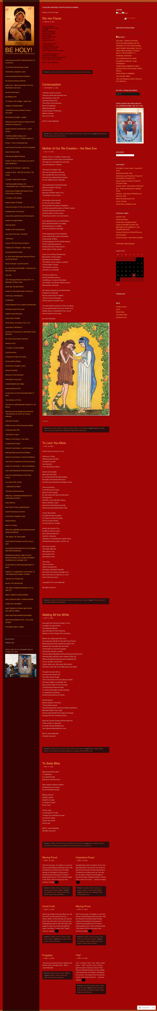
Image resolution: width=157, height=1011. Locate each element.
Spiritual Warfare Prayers (14, 252)
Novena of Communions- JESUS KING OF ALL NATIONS (20, 333)
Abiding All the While (55, 614)
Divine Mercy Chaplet (12, 318)
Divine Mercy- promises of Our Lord (17, 323)
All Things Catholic (55, 428)
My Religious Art (11, 97)
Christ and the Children (13, 361)
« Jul (117, 285)
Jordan (57, 430)
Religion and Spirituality (71, 430)
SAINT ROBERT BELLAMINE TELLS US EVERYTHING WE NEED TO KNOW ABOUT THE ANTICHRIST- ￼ (128, 50)
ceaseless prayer (97, 892)
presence (62, 751)
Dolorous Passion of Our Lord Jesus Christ (19, 207)
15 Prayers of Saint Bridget (14, 348)
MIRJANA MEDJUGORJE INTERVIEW (17, 452)
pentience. (55, 751)
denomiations (48, 845)
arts (91, 843)
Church (68, 72)
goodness (83, 894)
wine (90, 751)
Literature (56, 845)
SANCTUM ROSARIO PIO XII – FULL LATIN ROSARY (19, 621)
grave (69, 939)
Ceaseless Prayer (85, 857)
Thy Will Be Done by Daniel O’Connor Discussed (18, 112)
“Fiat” (78, 955)
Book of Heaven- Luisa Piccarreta (16, 263)
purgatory (60, 977)
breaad (46, 751)
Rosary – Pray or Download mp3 (16, 143)
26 (126, 275)
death (64, 939)
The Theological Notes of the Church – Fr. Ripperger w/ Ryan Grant (19, 281)
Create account (121, 307)
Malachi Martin (10, 521)
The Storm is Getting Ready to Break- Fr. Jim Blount (20, 406)
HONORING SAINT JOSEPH (14, 627)
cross (50, 751)
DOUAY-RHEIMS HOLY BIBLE (14, 384)
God (49, 430)
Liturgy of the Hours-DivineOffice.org (129, 232)
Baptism (96, 428)
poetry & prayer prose (50, 977)
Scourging (76, 751)
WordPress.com (121, 317)
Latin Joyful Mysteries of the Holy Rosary (19, 470)
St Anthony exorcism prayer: (15, 309)
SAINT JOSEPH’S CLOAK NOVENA (16, 595)
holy (62, 975)
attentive (85, 892)
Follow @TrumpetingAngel (125, 243)
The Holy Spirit (10, 225)
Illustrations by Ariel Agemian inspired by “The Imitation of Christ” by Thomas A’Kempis (19, 414)
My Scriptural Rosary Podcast (15, 81)
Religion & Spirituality (58, 602)
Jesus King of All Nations (13, 327)
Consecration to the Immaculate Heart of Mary (19, 394)
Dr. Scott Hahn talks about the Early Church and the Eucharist (20, 258)
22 (137, 271)
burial (60, 939)
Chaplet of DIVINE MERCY (14, 106)
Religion (60, 890)
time (63, 136)
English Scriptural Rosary (13, 314)
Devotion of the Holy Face (14, 375)
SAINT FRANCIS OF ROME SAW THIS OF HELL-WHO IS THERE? (18, 610)
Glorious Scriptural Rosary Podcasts (17, 76)
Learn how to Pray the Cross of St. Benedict (20, 147)
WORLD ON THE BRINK (13, 604)
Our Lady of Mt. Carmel (13, 482)
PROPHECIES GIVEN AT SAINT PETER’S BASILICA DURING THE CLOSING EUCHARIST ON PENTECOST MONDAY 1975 (20, 558)
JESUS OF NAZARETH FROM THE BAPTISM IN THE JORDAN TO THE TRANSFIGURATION (128, 227)
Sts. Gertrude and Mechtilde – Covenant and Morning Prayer (20, 269)
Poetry (97, 985)
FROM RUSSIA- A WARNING (125, 73)
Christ (57, 72)
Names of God (10, 343)
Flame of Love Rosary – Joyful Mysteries (19, 448)
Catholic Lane (120, 217)
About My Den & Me (12, 152)
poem (61, 845)
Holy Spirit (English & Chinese (15, 156)
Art (51, 133)
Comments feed (121, 315)
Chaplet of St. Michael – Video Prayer (18, 247)
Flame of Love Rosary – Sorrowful (17, 439)
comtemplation (102, 133)
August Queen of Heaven (14, 202)
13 (130, 267)
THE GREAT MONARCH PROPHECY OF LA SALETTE (19, 589)
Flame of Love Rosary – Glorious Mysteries (20, 466)
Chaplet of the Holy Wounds (15, 229)
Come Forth (48, 906)
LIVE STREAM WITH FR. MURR (126, 58)
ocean (51, 136)
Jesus (52, 430)
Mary (61, 430)
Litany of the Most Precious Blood (17, 243)
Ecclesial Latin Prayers (12, 443)
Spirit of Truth (81, 845)
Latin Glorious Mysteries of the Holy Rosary (20, 461)
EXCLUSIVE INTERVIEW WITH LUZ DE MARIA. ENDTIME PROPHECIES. (20, 550)
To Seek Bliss (51, 763)
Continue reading (49, 882)
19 (126, 271)
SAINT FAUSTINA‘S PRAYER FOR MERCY (18, 615)
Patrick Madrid (121, 235)
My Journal (69, 600)
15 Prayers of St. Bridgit (13, 198)
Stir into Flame (51, 18)
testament (57, 941)
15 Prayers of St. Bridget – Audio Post (18, 101)
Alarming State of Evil (12, 388)
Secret (60, 136)
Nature (46, 894)
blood (100, 748)
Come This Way (121, 201)
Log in (118, 309)
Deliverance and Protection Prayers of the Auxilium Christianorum (20, 123)
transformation (84, 751)
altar (91, 748)
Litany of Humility (11, 370)
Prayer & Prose (87, 133)
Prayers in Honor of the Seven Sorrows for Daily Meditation (20, 162)
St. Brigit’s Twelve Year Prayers (15, 179)
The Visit (8, 275)
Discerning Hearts (122, 219)
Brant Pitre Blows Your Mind (15, 512)
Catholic (52, 72)
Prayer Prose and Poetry (56, 894)
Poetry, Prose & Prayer (78, 72)
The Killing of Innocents (13, 379)
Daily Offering (10, 502)
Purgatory (47, 955)
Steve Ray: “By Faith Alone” (14, 286)
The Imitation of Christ (13, 400)
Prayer (49, 602)
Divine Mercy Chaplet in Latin (15, 72)
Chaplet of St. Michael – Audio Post (17, 168)
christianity (96, 600)
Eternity (46, 136)
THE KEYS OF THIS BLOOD (14, 579)
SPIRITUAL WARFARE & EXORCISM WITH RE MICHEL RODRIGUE (20, 531)
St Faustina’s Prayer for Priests (15, 357)
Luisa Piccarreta (10, 352)
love (88, 894)
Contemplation (51, 84)
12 (126, 267)
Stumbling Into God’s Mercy (14, 211)
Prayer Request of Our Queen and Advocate (20, 304)
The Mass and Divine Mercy (14, 491)
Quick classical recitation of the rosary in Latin (19, 543)
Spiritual (88, 72)
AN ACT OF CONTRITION (14, 583)
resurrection (82, 430)
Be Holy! (18, 49)
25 (122, 275)
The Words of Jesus (12, 434)
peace (55, 136)
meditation (91, 990)
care (90, 892)
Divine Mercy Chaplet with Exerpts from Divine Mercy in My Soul (19, 192)
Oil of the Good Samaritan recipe (16, 67)
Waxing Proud (49, 857)
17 (118, 271)
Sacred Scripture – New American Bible (129, 237)
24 (118, 275)
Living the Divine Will (12, 430)
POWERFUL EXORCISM (123, 56)
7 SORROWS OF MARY (13, 486)
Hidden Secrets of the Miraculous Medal (19, 425)
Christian (63, 72)
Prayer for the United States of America (19, 291)
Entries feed (120, 312)
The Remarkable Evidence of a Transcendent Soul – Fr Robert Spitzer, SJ (19, 137)
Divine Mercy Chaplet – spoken (15, 117)
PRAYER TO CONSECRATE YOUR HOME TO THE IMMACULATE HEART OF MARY (20, 573)
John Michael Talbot (123, 76)
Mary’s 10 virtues (11, 525)
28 (134, 275)
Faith (66, 133)
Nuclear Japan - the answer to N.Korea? (129, 186)
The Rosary (9, 238)
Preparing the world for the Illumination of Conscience (20, 61)
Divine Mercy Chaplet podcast (126, 222)
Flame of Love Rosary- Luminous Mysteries (20, 457)
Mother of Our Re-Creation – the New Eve (69, 148)
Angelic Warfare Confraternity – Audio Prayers (18, 130)
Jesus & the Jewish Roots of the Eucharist (19, 216)
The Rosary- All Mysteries (14, 296)
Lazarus (46, 941)
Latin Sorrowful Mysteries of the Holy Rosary (18, 476)
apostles (95, 748)
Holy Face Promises (12, 421)
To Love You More (54, 443)
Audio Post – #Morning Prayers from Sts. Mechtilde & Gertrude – (19, 86)
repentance (69, 751)
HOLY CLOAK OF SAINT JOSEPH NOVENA (19, 599)
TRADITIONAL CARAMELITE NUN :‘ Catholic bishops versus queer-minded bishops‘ (129, 68)
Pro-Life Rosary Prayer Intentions (16, 339)
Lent (67, 892)
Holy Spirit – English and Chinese (127, 40)
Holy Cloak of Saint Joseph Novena (17, 507)
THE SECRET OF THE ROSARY (15, 537)
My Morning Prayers (12, 92)
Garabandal (9, 300)
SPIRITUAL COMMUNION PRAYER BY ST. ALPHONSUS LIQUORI (19, 497)
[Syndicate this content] (117, 37)
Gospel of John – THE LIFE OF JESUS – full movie (19, 174)
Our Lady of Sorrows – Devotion (16, 234)
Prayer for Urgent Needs (13, 220)
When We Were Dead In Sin (125, 198)
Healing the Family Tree (124, 173)
